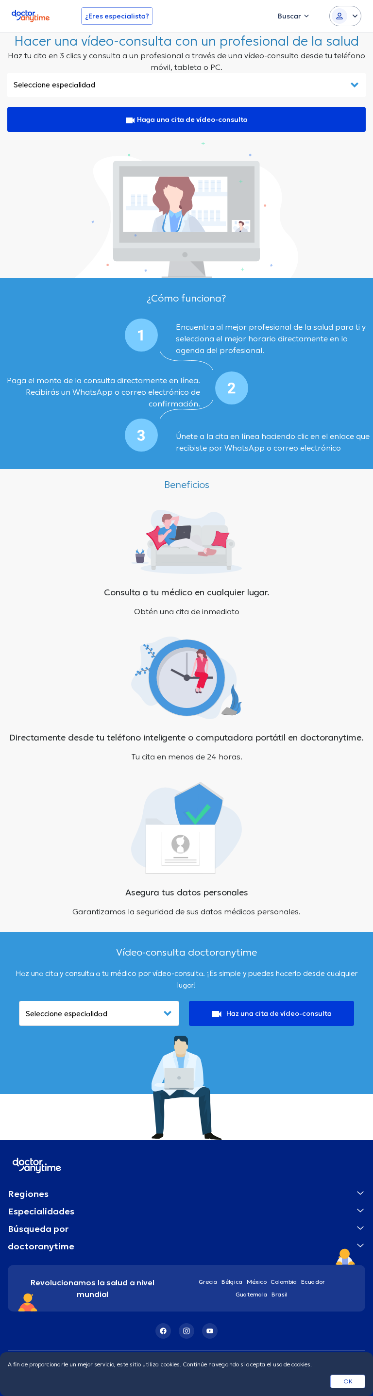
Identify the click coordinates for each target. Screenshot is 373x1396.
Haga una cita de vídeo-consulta (192, 119)
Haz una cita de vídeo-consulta (279, 1013)
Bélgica (232, 1281)
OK (348, 1381)
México (257, 1281)
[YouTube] (210, 1331)
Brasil (279, 1294)
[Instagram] (186, 1331)
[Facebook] (163, 1331)
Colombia (284, 1281)
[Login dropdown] (345, 16)
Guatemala (252, 1294)
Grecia (208, 1281)
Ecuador (313, 1281)
